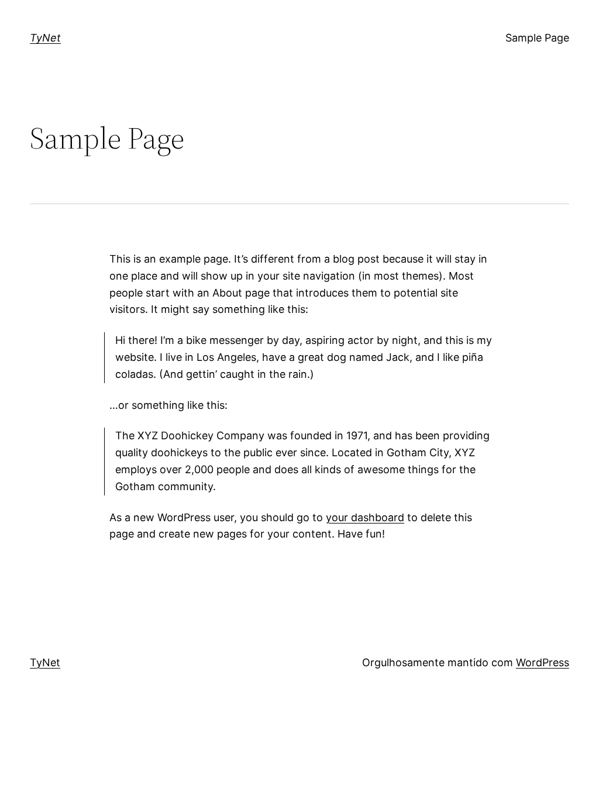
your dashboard (365, 517)
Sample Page (537, 38)
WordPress (542, 662)
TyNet (45, 38)
